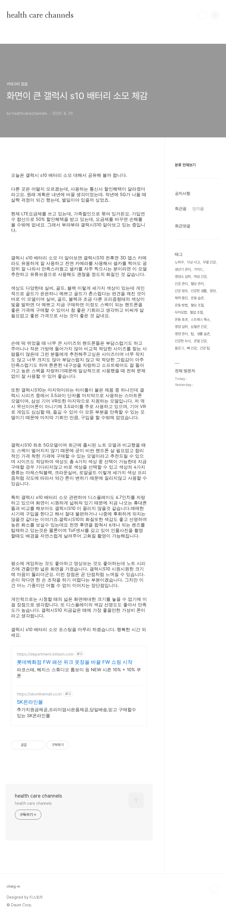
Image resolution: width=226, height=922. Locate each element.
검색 (202, 15)
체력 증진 (181, 298)
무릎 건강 (209, 262)
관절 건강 (200, 341)
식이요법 (181, 312)
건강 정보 (181, 291)
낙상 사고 (193, 262)
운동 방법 (181, 305)
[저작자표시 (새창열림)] (71, 745)
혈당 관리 (197, 284)
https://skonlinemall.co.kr (39, 694)
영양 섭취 (181, 327)
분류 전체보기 (185, 165)
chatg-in (13, 886)
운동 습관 (197, 298)
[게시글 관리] (38, 745)
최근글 (180, 208)
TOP (215, 888)
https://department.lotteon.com (45, 654)
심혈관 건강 (199, 327)
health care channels (40, 14)
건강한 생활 (199, 291)
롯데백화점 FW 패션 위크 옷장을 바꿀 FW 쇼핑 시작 (75, 662)
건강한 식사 (183, 341)
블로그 (179, 348)
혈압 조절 (196, 312)
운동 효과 (181, 319)
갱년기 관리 (183, 269)
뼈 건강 (192, 348)
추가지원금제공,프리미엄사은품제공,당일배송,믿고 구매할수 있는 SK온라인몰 (76, 712)
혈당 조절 (197, 305)
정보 (213, 291)
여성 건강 (200, 276)
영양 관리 (181, 334)
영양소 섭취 (183, 276)
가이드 (198, 269)
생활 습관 (203, 334)
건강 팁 (205, 348)
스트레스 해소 (200, 319)
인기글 (198, 208)
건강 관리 (181, 284)
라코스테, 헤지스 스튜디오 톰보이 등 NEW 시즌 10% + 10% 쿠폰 (79, 672)
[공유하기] (31, 745)
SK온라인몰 (30, 702)
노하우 (179, 262)
